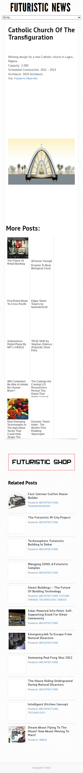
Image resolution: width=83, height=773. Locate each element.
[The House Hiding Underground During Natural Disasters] (17, 695)
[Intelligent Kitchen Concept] (17, 718)
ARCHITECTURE (48, 502)
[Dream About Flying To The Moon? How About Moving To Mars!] (17, 741)
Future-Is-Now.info (25, 78)
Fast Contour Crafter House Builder (48, 496)
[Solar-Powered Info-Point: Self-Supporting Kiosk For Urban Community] (17, 625)
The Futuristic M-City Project (49, 517)
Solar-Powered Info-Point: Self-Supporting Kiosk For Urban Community (50, 614)
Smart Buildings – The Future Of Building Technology (49, 589)
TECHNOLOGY (47, 599)
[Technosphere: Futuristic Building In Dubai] (17, 555)
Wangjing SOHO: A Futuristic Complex (48, 566)
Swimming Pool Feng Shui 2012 (50, 658)
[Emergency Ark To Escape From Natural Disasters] (17, 648)
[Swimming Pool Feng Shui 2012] (17, 672)
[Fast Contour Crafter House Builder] (17, 508)
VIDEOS (62, 599)
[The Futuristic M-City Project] (17, 531)
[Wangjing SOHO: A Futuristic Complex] (17, 578)
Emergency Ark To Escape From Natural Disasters (50, 636)
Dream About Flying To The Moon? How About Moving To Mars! (48, 731)
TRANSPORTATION (39, 506)
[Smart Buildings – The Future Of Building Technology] (17, 601)
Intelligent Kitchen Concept (48, 704)
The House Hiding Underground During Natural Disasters (50, 683)
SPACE (43, 740)
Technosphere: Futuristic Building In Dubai (46, 543)
